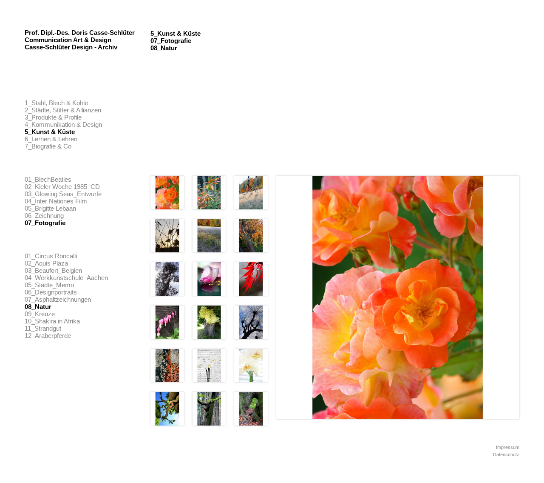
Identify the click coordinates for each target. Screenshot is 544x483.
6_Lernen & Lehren (51, 139)
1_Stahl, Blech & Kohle (56, 102)
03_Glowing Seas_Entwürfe (63, 193)
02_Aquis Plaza (46, 263)
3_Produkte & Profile (53, 117)
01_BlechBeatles (48, 179)
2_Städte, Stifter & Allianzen (63, 110)
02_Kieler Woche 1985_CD (62, 186)
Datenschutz (506, 454)
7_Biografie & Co (48, 146)
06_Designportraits (51, 292)
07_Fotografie (45, 222)
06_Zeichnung (44, 215)
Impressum (507, 447)
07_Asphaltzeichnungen (58, 299)
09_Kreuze (40, 313)
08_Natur (38, 306)
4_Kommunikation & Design (63, 124)
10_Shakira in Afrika (52, 321)
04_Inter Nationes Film (56, 201)
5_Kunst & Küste (50, 131)
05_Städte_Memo (49, 285)
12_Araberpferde (48, 335)
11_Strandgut (43, 328)
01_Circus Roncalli (51, 256)
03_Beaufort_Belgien (53, 270)
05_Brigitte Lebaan (50, 208)
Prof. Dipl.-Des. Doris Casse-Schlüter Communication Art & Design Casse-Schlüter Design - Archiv (80, 40)
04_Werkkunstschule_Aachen (66, 277)
